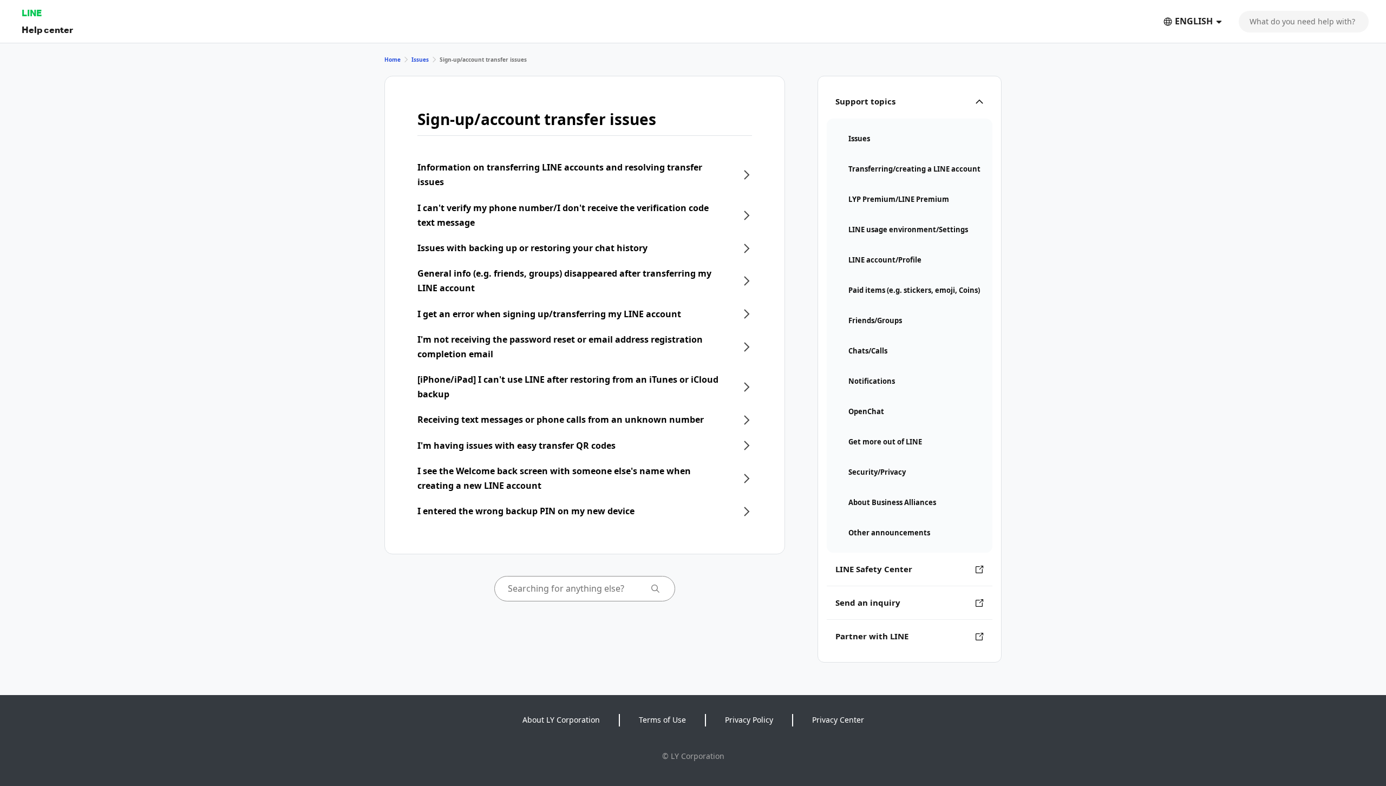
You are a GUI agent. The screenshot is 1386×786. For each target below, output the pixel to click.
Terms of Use (662, 720)
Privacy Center (838, 720)
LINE (32, 12)
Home (392, 59)
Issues (420, 59)
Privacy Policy (749, 720)
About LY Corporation (561, 720)
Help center (47, 29)
